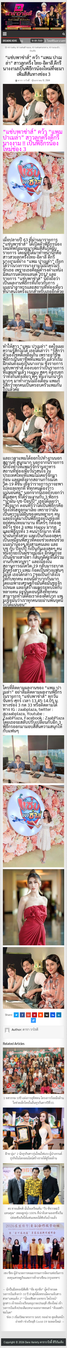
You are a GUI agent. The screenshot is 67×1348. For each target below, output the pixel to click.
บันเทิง (33, 50)
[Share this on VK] (46, 1014)
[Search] (64, 34)
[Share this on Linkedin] (58, 1014)
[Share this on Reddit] (40, 1014)
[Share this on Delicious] (33, 1020)
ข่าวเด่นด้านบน (24, 47)
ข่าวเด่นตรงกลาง (40, 47)
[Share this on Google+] (28, 1014)
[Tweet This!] (16, 1014)
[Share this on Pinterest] (34, 1014)
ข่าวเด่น (12, 47)
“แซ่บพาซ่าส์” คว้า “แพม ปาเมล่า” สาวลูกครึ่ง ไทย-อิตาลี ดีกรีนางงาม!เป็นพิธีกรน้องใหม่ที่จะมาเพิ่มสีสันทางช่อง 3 (33, 65)
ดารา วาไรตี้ (23, 80)
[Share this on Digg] (52, 1014)
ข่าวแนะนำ (54, 47)
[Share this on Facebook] (22, 1014)
